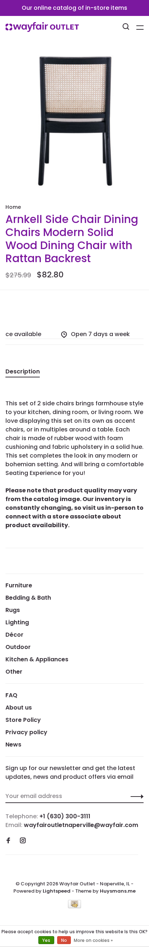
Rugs (12, 610)
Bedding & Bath (28, 598)
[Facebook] (8, 841)
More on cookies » (93, 940)
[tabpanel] (74, 121)
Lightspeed (57, 891)
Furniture (18, 585)
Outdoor (18, 647)
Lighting (17, 622)
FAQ (11, 695)
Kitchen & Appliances (36, 659)
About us (18, 707)
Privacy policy (26, 732)
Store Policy (23, 720)
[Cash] (74, 906)
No (64, 940)
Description (22, 371)
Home (13, 207)
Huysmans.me (118, 891)
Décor (14, 634)
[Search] (127, 27)
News (13, 744)
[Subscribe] (135, 796)
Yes (46, 940)
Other (13, 671)
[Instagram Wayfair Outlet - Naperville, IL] (23, 841)
